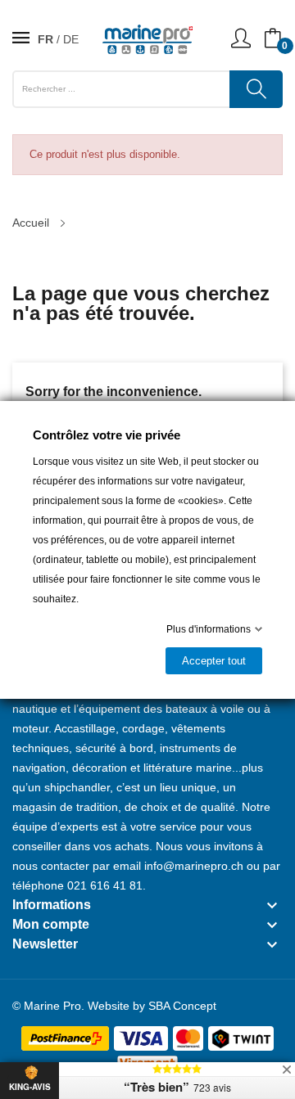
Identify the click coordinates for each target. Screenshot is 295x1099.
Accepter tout (214, 661)
